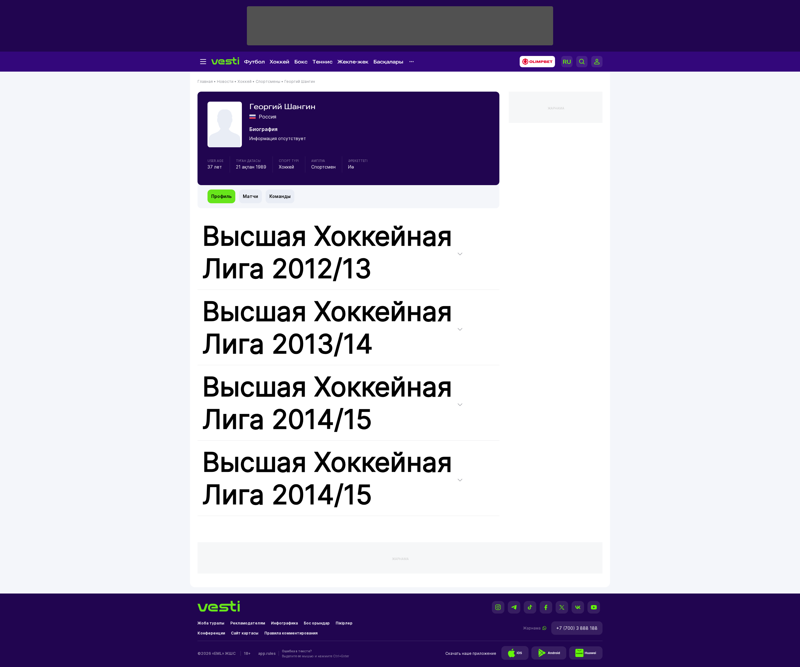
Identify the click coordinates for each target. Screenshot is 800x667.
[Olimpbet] (535, 61)
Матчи (250, 196)
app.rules (267, 653)
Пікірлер (344, 623)
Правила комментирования (291, 633)
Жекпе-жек (353, 62)
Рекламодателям (247, 623)
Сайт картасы (244, 633)
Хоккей (279, 62)
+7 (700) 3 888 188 (577, 628)
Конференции (211, 633)
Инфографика (284, 623)
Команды (280, 196)
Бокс (301, 62)
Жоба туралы (211, 623)
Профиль (221, 196)
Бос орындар (317, 623)
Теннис (322, 62)
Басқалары (388, 62)
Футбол (254, 62)
